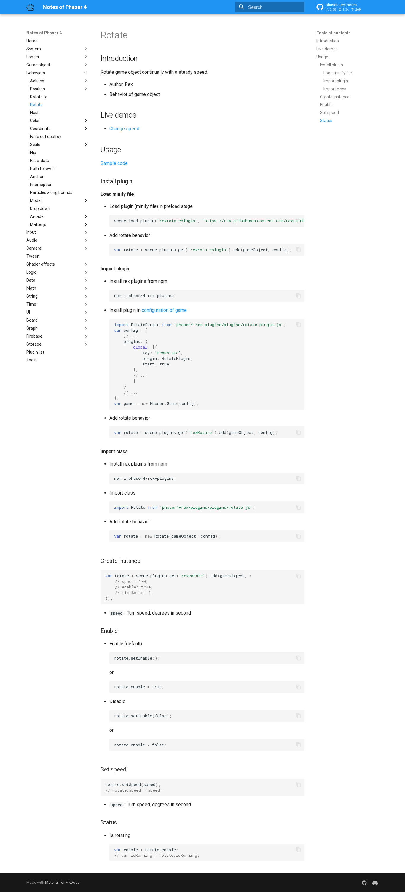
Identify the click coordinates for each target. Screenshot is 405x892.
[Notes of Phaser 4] (30, 7)
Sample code (114, 163)
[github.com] (364, 882)
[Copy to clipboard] (298, 220)
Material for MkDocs (62, 882)
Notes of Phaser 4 (44, 33)
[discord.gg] (375, 882)
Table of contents (333, 33)
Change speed (124, 128)
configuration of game (164, 310)
